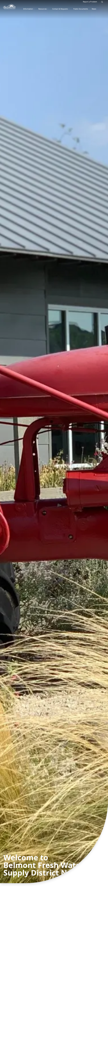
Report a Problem (90, 2)
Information (28, 9)
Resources (42, 9)
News (94, 9)
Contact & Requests (60, 9)
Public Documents (80, 9)
